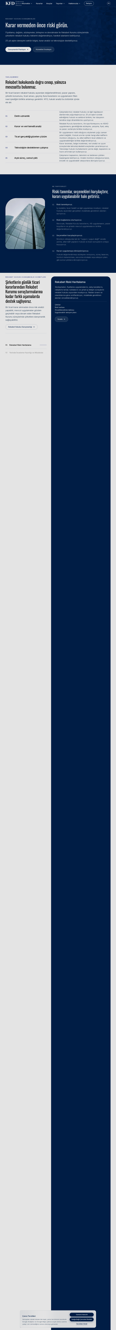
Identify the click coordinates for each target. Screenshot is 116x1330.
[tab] (26, 345)
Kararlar (39, 3)
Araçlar (49, 3)
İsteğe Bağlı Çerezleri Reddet (81, 1319)
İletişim (89, 3)
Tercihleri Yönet (81, 1324)
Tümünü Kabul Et (82, 1314)
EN (109, 3)
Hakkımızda (73, 3)
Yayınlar (59, 3)
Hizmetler (26, 3)
